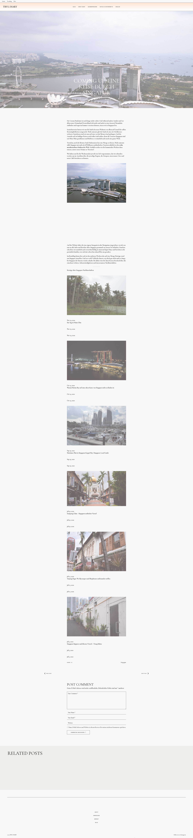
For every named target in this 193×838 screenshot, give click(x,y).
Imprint (96, 819)
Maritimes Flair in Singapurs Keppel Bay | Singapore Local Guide (88, 453)
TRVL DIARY (10, 6)
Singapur (123, 662)
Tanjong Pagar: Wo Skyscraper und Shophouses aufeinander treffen (88, 579)
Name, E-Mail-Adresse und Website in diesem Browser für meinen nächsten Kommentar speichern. (97, 727)
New (15, 1)
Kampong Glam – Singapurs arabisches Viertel (82, 514)
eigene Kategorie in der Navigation (98, 245)
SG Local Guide (85, 101)
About (96, 812)
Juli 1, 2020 (97, 101)
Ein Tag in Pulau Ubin (74, 323)
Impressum (96, 815)
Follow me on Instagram (180, 835)
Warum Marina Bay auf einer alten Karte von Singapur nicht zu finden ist (90, 388)
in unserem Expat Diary (104, 250)
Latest (3, 1)
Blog (96, 822)
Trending (9, 1)
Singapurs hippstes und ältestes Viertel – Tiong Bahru (84, 644)
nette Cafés (70, 158)
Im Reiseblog (71, 256)
